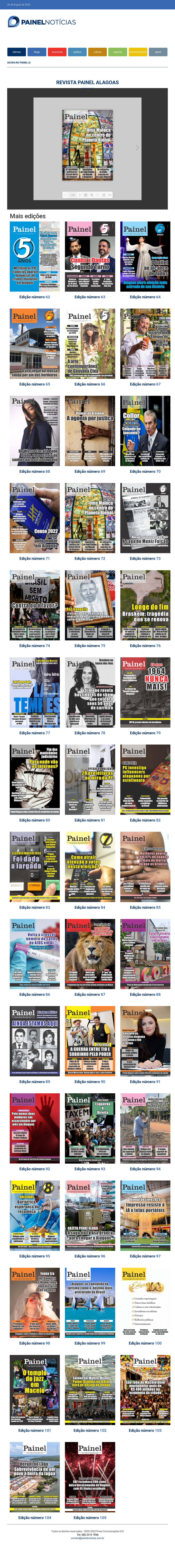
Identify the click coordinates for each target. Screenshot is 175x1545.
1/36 (72, 195)
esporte (117, 52)
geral (158, 52)
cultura (97, 52)
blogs (37, 52)
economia (57, 52)
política (77, 52)
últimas (17, 52)
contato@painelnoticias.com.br (87, 1538)
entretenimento (137, 52)
